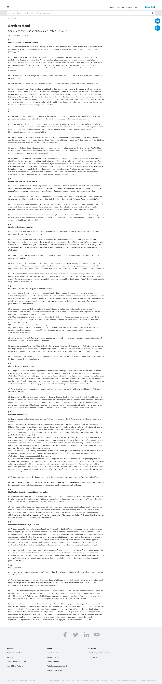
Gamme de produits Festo (16, 661)
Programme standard (14, 652)
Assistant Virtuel (53, 652)
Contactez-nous (53, 657)
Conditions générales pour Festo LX (126, 680)
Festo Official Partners (15, 666)
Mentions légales (54, 680)
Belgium (129, 7)
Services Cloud (94, 680)
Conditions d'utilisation (107, 680)
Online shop (11, 657)
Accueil (10, 19)
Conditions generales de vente (147, 680)
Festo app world (94, 657)
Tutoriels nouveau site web (57, 666)
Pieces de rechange (54, 670)
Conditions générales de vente (99, 652)
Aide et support (53, 661)
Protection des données (67, 680)
